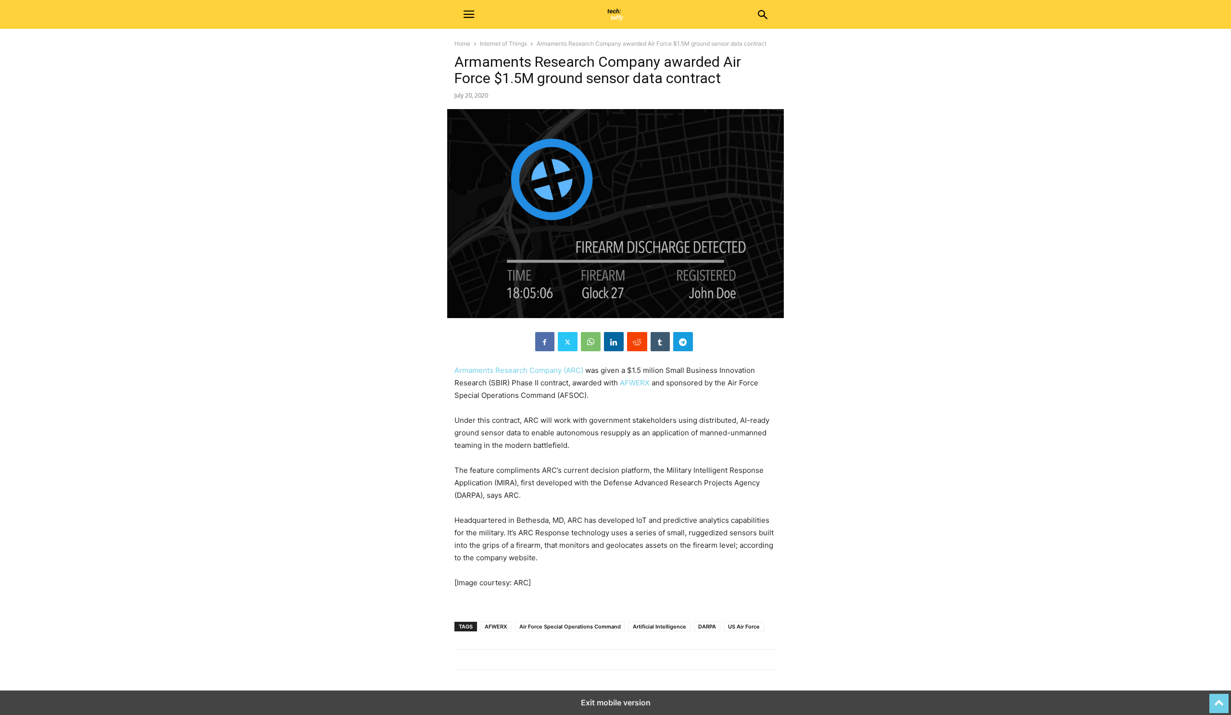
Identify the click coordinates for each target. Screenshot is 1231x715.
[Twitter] (568, 341)
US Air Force (744, 626)
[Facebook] (544, 341)
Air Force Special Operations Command (570, 626)
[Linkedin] (614, 341)
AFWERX (635, 382)
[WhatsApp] (591, 341)
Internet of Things (503, 43)
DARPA (707, 626)
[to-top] (1219, 699)
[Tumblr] (660, 341)
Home (462, 43)
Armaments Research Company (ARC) (518, 370)
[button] (468, 14)
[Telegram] (683, 341)
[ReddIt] (637, 341)
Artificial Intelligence (659, 626)
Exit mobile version (616, 702)
